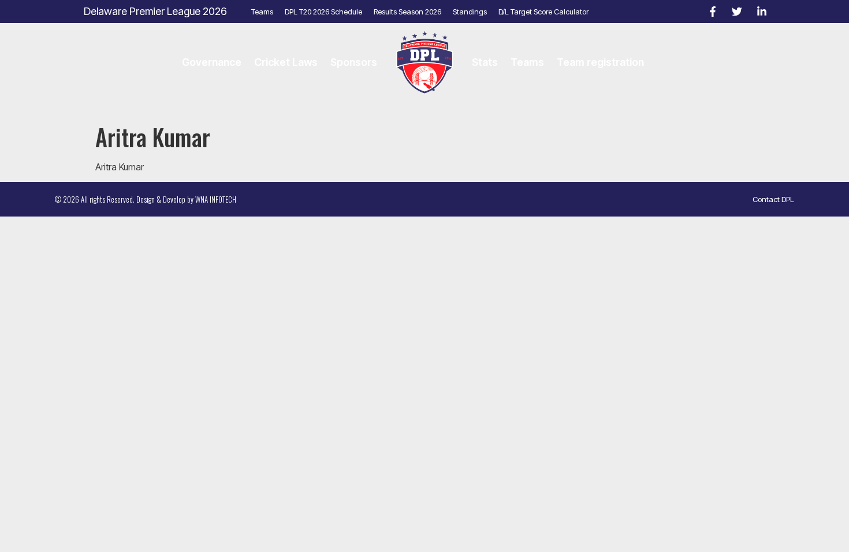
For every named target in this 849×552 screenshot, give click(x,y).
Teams (262, 11)
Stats (485, 62)
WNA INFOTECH (215, 199)
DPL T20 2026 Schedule (323, 11)
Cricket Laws (286, 62)
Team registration (600, 62)
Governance (211, 62)
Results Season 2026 (407, 11)
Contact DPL (773, 199)
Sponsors (353, 62)
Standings (470, 11)
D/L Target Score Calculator (543, 11)
